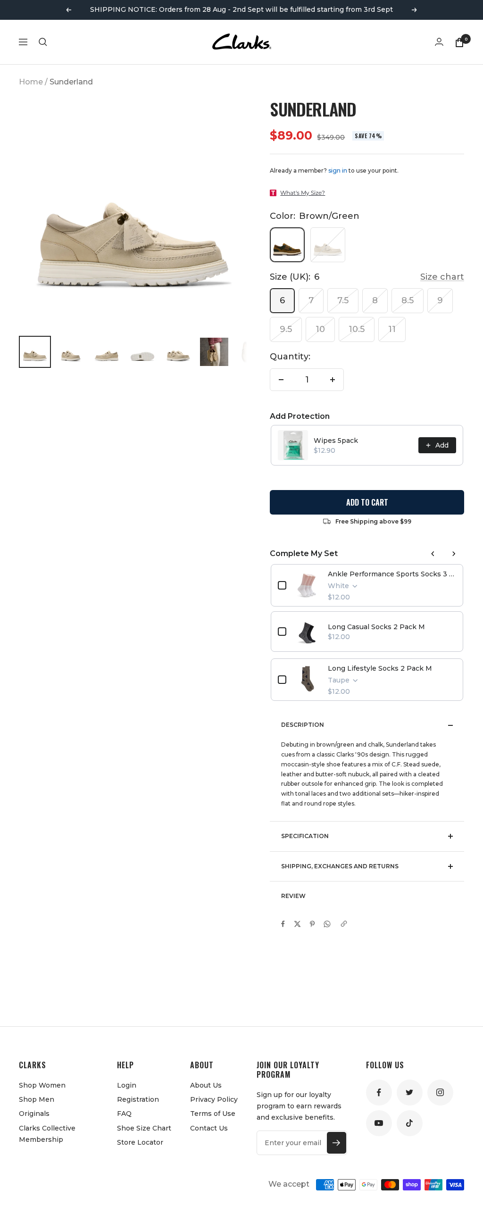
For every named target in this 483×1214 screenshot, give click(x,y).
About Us (206, 1085)
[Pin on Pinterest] (312, 924)
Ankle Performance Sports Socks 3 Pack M (392, 574)
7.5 (343, 300)
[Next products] (453, 553)
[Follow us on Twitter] (410, 1093)
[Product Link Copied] (344, 924)
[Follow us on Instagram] (440, 1093)
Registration (138, 1099)
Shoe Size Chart (144, 1128)
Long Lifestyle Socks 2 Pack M (380, 668)
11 (392, 329)
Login (126, 1085)
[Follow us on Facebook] (379, 1093)
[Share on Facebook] (283, 924)
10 (320, 329)
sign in (337, 170)
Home (31, 81)
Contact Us (209, 1128)
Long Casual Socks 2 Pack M (376, 627)
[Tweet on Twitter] (297, 924)
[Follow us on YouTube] (379, 1123)
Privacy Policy (214, 1099)
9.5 (286, 329)
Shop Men (36, 1099)
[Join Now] (336, 1143)
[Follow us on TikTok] (410, 1123)
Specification (305, 836)
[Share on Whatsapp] (327, 924)
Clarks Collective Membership (47, 1134)
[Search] (43, 42)
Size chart (442, 277)
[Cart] (459, 42)
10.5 (357, 329)
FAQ (124, 1113)
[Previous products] (433, 553)
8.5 (407, 300)
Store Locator (140, 1142)
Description (302, 724)
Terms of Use (212, 1113)
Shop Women (42, 1085)
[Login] (439, 42)
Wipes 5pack (336, 440)
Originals (34, 1113)
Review (293, 895)
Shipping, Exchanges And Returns (340, 866)
